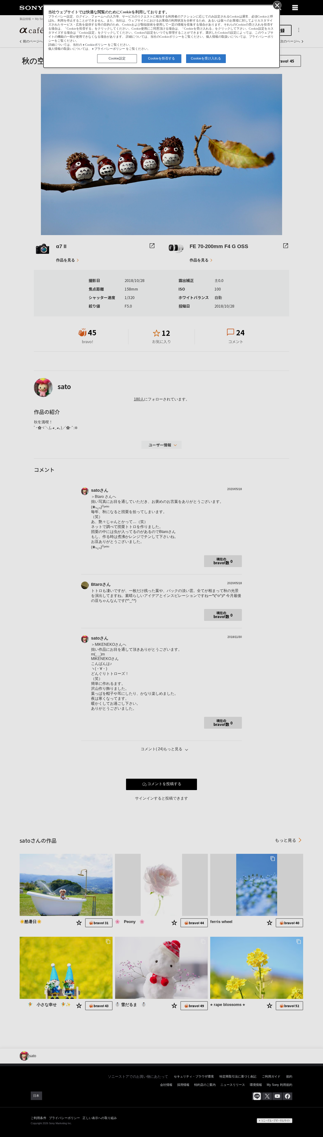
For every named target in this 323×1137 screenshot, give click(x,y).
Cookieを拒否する (161, 58)
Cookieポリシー (96, 44)
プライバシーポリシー (109, 48)
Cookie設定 (117, 58)
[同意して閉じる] (277, 5)
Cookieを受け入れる (206, 58)
